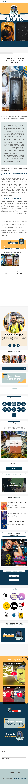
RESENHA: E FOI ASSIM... (9, 42)
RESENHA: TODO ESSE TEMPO (15, 511)
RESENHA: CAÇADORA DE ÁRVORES (17, 502)
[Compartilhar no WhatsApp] (16, 251)
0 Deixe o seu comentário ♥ (12, 246)
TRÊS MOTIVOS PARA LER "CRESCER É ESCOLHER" (14, 442)
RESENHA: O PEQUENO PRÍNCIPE (16, 521)
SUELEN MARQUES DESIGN (20, 778)
